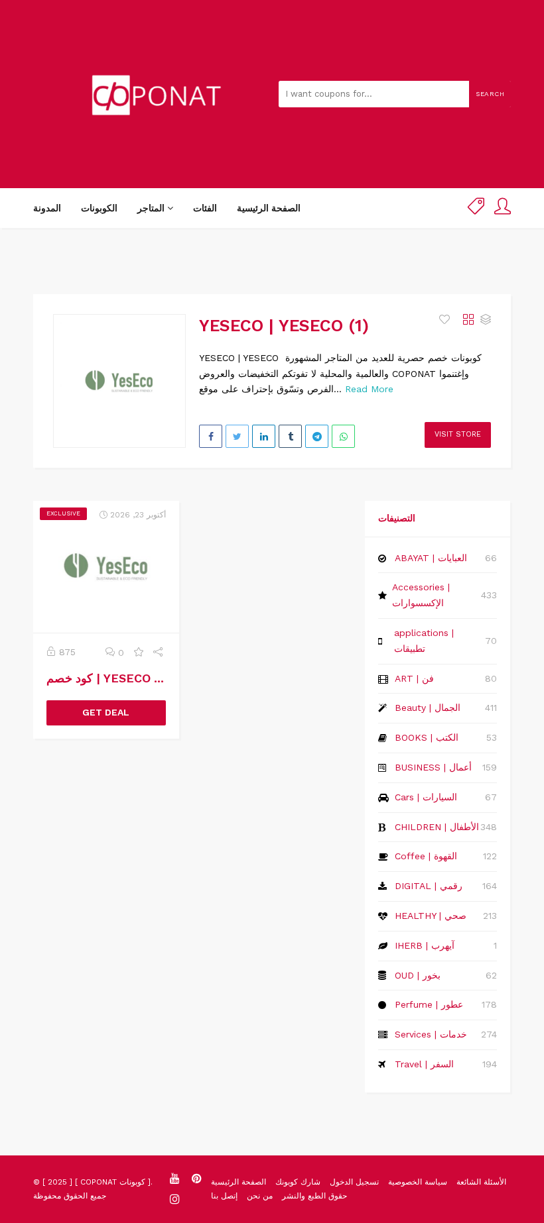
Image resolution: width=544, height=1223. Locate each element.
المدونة (47, 208)
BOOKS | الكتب (426, 737)
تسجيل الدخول (354, 1182)
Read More (369, 389)
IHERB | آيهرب (424, 945)
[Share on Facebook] (210, 436)
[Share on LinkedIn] (263, 436)
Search (490, 93)
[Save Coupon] (138, 652)
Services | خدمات (431, 1034)
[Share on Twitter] (237, 436)
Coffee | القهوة (426, 856)
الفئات (205, 208)
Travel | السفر (424, 1064)
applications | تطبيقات (424, 640)
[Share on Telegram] (316, 436)
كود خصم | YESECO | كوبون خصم (133, 678)
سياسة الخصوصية (417, 1182)
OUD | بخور (418, 975)
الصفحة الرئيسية (269, 208)
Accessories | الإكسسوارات (421, 595)
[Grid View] (468, 320)
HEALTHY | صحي (430, 915)
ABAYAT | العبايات (431, 558)
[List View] (485, 320)
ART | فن (414, 678)
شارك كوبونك (297, 1182)
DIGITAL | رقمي (428, 885)
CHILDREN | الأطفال (437, 827)
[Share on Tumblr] (290, 436)
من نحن (260, 1195)
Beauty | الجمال (427, 707)
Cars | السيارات (426, 797)
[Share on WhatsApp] (343, 436)
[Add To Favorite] (446, 320)
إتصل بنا (224, 1195)
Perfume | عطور (429, 1004)
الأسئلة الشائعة (481, 1182)
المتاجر (152, 208)
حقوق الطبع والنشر (314, 1195)
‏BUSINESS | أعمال (433, 767)
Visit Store (458, 434)
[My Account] (502, 208)
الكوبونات (99, 208)
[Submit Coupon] (476, 208)
